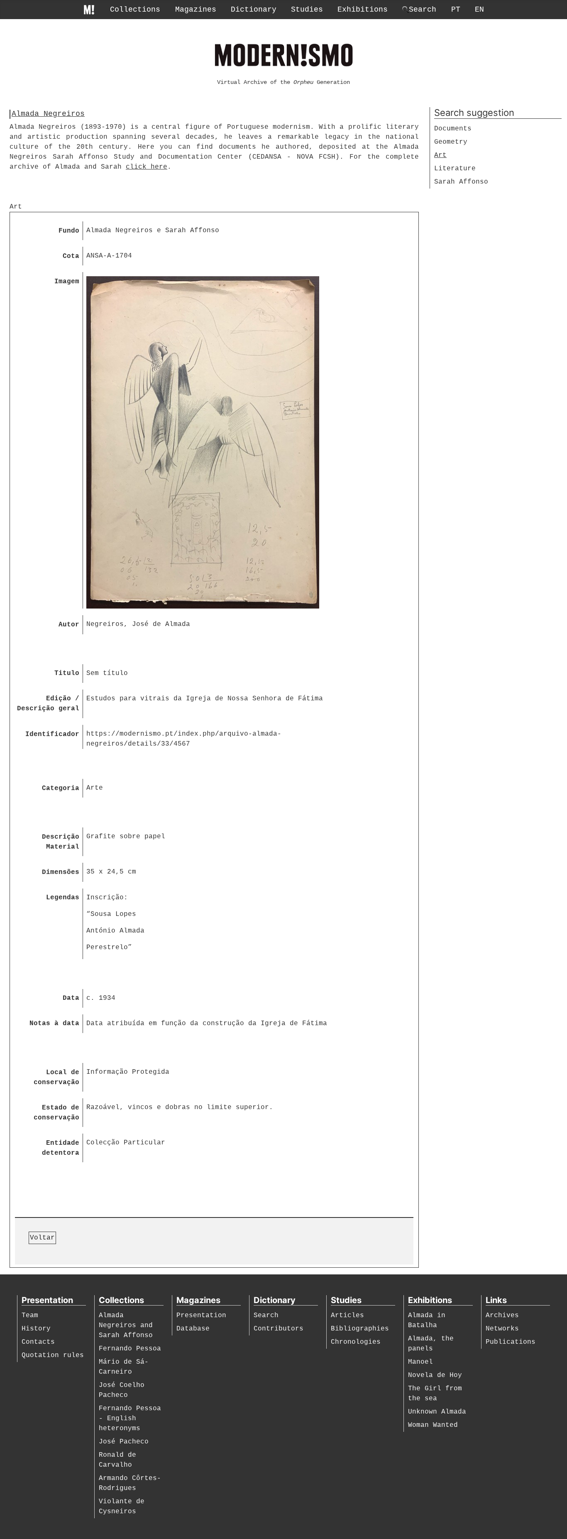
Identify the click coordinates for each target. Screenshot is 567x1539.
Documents (453, 129)
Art (440, 155)
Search (266, 1315)
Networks (502, 1329)
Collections (135, 9)
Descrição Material (60, 842)
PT (455, 9)
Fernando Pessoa (130, 1348)
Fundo (69, 231)
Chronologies (356, 1342)
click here (146, 167)
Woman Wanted (433, 1425)
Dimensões (60, 872)
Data (71, 998)
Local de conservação (56, 1077)
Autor (69, 624)
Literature (455, 168)
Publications (510, 1342)
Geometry (450, 142)
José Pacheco (124, 1442)
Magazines (195, 9)
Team (30, 1315)
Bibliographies (360, 1329)
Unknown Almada (437, 1412)
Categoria (60, 788)
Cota (71, 256)
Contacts (38, 1342)
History (36, 1329)
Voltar (42, 1238)
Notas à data (54, 1023)
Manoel (420, 1362)
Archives (502, 1315)
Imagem (66, 281)
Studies (307, 9)
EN (479, 9)
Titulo (66, 673)
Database (193, 1329)
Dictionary (253, 9)
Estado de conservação (56, 1113)
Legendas (62, 897)
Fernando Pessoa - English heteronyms (130, 1418)
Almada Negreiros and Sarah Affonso (126, 1325)
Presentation (201, 1315)
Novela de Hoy (435, 1375)
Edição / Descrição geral (48, 703)
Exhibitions (362, 9)
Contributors (278, 1329)
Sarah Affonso (461, 182)
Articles (347, 1315)
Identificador (52, 734)
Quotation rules (53, 1355)
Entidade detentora (60, 1148)
